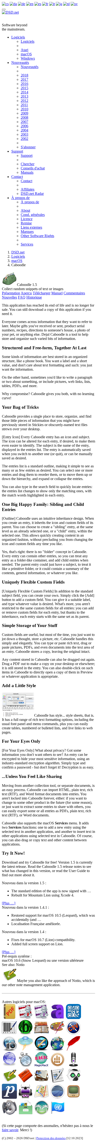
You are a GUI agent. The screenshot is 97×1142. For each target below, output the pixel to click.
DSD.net (17, 252)
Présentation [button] (11, 293)
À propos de (20, 198)
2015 (24, 88)
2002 (24, 139)
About (25, 210)
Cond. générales (33, 215)
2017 (24, 79)
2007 (24, 122)
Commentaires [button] (74, 293)
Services (27, 244)
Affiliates (27, 189)
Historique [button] (34, 297)
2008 (24, 117)
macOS (26, 54)
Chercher (27, 164)
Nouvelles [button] (9, 297)
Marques (27, 232)
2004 (24, 130)
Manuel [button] (57, 293)
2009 (24, 113)
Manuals (27, 172)
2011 (24, 105)
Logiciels (18, 37)
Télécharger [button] (41, 293)
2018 (24, 75)
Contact (17, 177)
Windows (28, 58)
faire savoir (10, 1130)
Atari (24, 50)
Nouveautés (20, 63)
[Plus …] (8, 903)
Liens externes (31, 227)
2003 (24, 134)
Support (17, 151)
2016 (24, 84)
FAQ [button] (21, 297)
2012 (24, 101)
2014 (24, 92)
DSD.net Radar (32, 194)
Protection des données (51, 1138)
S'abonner (28, 147)
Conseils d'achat (33, 168)
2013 (24, 96)
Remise (26, 223)
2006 (24, 126)
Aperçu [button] (26, 293)
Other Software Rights (37, 236)
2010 (24, 109)
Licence (26, 219)
